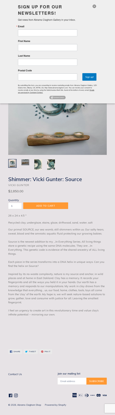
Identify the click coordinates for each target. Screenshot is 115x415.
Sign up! (89, 76)
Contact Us (15, 374)
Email (21, 26)
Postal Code (25, 70)
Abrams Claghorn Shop (29, 404)
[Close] (94, 6)
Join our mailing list (69, 373)
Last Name (24, 56)
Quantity (13, 200)
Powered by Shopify (55, 404)
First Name (24, 41)
